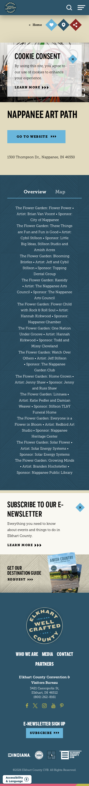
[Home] (10, 8)
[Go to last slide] (3, 72)
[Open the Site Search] (69, 7)
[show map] (64, 25)
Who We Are (27, 654)
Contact (65, 654)
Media (47, 654)
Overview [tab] (35, 192)
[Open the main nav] (83, 8)
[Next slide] (85, 72)
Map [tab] (60, 192)
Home (35, 25)
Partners (44, 664)
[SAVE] (51, 25)
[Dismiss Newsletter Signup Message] (80, 507)
